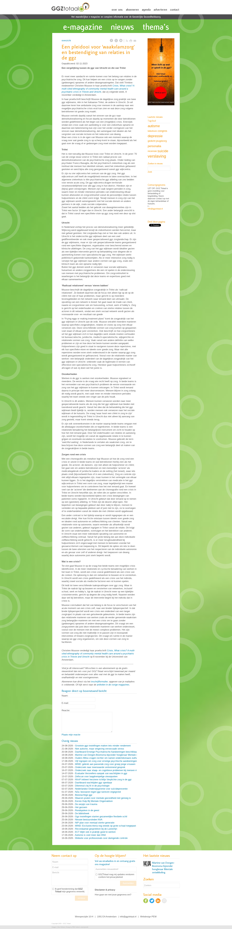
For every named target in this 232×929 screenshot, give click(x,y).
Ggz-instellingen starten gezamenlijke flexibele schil (101, 816)
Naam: (65, 695)
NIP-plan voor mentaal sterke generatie (94, 822)
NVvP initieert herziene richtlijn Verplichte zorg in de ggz (103, 779)
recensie (152, 151)
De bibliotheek (82, 813)
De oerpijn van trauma (86, 804)
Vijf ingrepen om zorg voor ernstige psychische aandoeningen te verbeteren (113, 761)
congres (162, 130)
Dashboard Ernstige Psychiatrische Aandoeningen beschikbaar (106, 752)
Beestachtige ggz (83, 795)
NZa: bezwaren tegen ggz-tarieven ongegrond (98, 792)
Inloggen (54, 927)
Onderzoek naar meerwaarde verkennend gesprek (100, 767)
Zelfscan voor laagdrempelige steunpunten (96, 776)
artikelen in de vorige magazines (113, 684)
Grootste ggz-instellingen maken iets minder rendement (103, 745)
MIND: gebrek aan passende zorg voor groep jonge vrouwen (105, 764)
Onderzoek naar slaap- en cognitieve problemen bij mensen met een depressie (114, 770)
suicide (162, 151)
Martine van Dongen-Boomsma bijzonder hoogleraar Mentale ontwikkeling (112, 755)
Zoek (150, 172)
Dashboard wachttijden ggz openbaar (93, 782)
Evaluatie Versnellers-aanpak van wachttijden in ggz (101, 773)
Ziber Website (61, 927)
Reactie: (66, 710)
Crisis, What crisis (98, 88)
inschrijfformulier (99, 681)
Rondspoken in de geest (87, 810)
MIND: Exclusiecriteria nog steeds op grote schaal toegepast (105, 825)
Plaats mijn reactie (71, 734)
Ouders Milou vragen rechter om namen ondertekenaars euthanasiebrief (111, 758)
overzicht (66, 40)
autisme (154, 126)
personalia (154, 146)
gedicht (151, 141)
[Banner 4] (161, 72)
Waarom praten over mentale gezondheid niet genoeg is (103, 798)
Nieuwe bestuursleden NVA (88, 819)
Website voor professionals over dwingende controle (101, 838)
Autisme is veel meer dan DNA (90, 835)
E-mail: (65, 703)
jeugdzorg (161, 141)
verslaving (157, 156)
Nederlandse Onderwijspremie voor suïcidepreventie (101, 789)
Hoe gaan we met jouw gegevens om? (113, 894)
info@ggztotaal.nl (155, 209)
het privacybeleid (114, 877)
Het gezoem (81, 807)
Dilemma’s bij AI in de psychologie (92, 785)
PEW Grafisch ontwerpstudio (80, 927)
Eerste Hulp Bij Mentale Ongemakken (94, 801)
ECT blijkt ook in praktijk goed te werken (95, 832)
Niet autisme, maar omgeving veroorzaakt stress (99, 748)
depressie (155, 136)
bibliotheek (152, 131)
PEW (154, 916)
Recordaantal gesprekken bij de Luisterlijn (96, 829)
